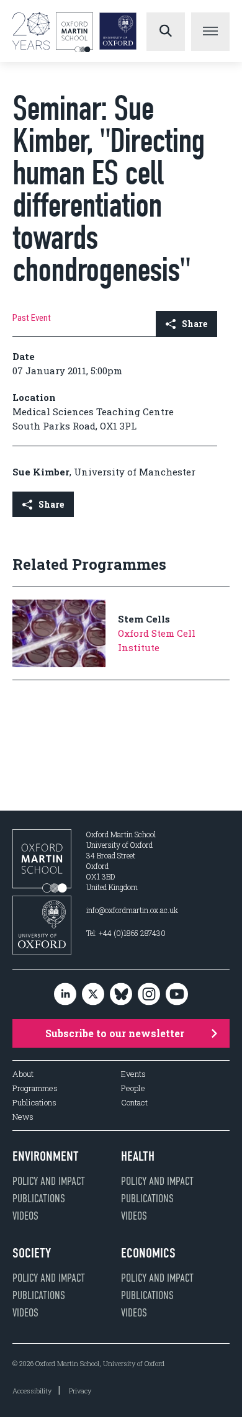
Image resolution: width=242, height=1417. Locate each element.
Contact (134, 1103)
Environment (45, 1156)
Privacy (80, 1390)
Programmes (35, 1088)
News (23, 1117)
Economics (148, 1253)
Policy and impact (48, 1181)
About (23, 1074)
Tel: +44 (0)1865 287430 (126, 933)
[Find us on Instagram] (149, 995)
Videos (25, 1215)
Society (31, 1253)
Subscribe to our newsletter (114, 1033)
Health (138, 1156)
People (133, 1088)
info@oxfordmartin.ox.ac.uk (132, 910)
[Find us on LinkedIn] (65, 995)
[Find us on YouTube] (177, 995)
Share (194, 324)
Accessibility (32, 1390)
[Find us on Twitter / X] (93, 995)
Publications (34, 1103)
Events (133, 1074)
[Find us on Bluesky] (121, 995)
